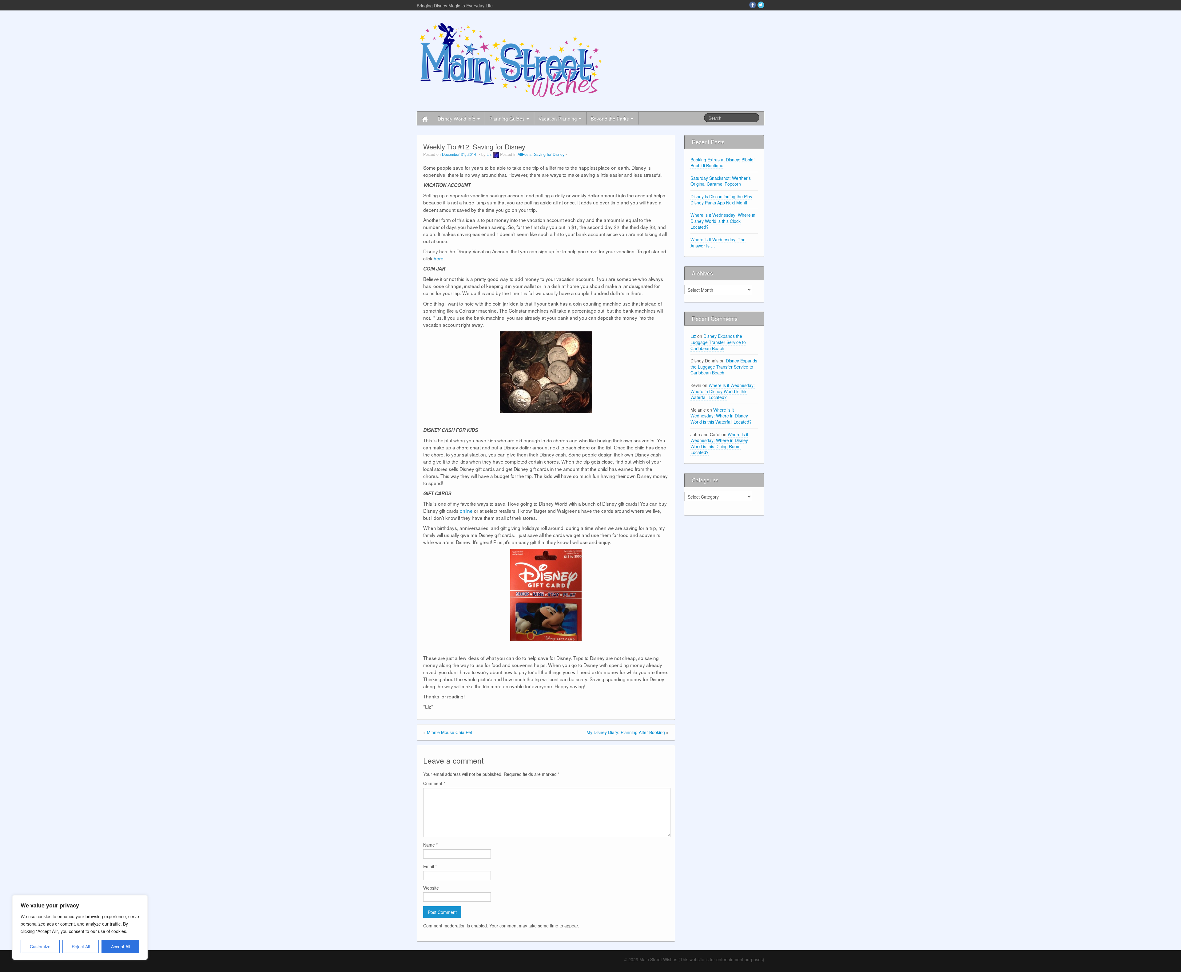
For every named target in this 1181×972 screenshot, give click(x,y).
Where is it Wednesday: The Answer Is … (718, 242)
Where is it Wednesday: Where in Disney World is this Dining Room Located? (719, 443)
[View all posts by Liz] (496, 154)
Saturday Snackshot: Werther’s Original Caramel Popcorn (720, 181)
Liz (489, 154)
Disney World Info (457, 118)
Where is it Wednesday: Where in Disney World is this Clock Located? (722, 221)
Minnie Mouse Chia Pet (449, 732)
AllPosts (524, 154)
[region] (80, 927)
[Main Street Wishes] (510, 59)
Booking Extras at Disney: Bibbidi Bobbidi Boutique (722, 162)
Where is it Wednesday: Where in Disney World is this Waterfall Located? (722, 391)
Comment (434, 783)
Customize (40, 946)
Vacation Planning (558, 118)
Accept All (120, 946)
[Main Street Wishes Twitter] (761, 5)
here (438, 258)
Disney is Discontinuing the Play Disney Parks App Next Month (721, 199)
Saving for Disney (549, 154)
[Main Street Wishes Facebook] (752, 5)
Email (430, 866)
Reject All (81, 946)
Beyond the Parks (610, 118)
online (466, 510)
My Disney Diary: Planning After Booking (626, 732)
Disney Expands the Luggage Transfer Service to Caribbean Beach (718, 342)
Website (431, 888)
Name (430, 845)
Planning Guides (507, 118)
